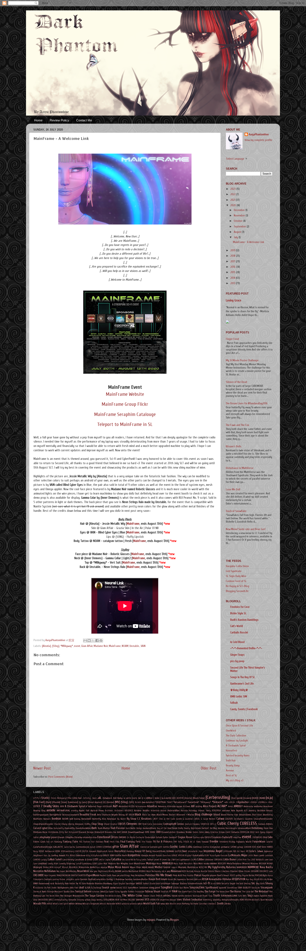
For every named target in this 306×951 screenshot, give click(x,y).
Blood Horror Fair (229, 814)
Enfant (159, 837)
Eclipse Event (224, 832)
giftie (115, 847)
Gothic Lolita (185, 847)
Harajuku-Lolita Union (237, 566)
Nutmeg (190, 871)
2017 (233, 261)
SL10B (87, 887)
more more (148, 867)
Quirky (109, 879)
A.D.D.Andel (107, 806)
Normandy (156, 871)
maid (131, 863)
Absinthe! (123, 806)
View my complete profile (258, 140)
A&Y (115, 806)
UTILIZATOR (108, 899)
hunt (184, 851)
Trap (210, 895)
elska (94, 837)
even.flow (237, 837)
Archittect (118, 810)
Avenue (230, 770)
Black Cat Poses (149, 814)
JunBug (54, 855)
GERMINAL (107, 847)
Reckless (190, 879)
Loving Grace (233, 300)
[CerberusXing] (217, 797)
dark (94, 828)
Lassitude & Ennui (83, 859)
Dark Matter (104, 828)
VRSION (247, 899)
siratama (39, 887)
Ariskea (137, 810)
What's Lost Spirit (60, 903)
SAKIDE (139, 883)
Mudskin (182, 867)
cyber (45, 828)
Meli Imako (203, 863)
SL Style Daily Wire (236, 576)
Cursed (37, 828)
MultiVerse (192, 867)
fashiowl (99, 841)
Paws (114, 875)
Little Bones (229, 859)
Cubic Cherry (228, 823)
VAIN (143, 646)
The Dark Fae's (185, 891)
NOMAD (142, 871)
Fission (149, 841)
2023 (233, 189)
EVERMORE (257, 837)
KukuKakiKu (198, 855)
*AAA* (170, 802)
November (240, 215)
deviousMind (244, 828)
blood (217, 814)
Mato (195, 863)
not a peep (166, 871)
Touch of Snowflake (236, 511)
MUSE (201, 867)
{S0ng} (55, 646)
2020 (233, 205)
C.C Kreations (144, 818)
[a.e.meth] (166, 798)
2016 (233, 267)
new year (94, 871)
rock (52, 883)
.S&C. (139, 798)
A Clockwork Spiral (236, 745)
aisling (198, 806)
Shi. (253, 883)
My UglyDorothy (216, 867)
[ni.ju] (269, 798)
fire (143, 841)
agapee (179, 806)
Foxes (198, 841)
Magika (124, 863)
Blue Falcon (257, 814)
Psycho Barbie (248, 875)
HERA (57, 851)
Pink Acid (177, 875)
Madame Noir (101, 646)
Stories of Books (39, 891)
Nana (262, 867)
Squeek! (222, 887)
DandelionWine (83, 828)
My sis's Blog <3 (234, 780)
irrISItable (227, 851)
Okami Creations (222, 871)
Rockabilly (59, 883)
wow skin (164, 903)
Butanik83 (86, 818)
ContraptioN (169, 824)
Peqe (132, 875)
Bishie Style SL (238, 613)
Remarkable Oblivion (220, 879)
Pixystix (205, 875)
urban (88, 899)
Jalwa (260, 851)
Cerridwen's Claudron (243, 819)
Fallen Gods (39, 841)
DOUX (124, 832)
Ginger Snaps (237, 654)
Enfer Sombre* (170, 837)
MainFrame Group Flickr (125, 404)
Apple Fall (84, 810)
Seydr (232, 883)
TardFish (164, 891)
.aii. (99, 798)
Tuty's (250, 895)
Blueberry (268, 814)
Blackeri (172, 814)
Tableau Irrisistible (136, 891)
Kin (67, 855)
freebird (224, 841)
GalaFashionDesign (42, 846)
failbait (234, 702)
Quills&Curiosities (97, 879)
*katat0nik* (193, 802)
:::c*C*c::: (36, 798)
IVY (247, 851)
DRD (158, 832)
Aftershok (171, 806)
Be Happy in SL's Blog (237, 586)
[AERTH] (180, 798)
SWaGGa (104, 891)
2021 (233, 200)
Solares (119, 887)
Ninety (111, 871)
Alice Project (210, 806)
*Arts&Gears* (180, 802)
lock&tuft (260, 859)
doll (119, 832)
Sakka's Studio (149, 883)
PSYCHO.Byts (261, 875)
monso (104, 867)
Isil (238, 851)
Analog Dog (39, 810)
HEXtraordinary (68, 851)
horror (111, 851)
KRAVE (174, 855)
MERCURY (222, 863)
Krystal (188, 855)
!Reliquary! (62, 798)
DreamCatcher (168, 832)
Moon (111, 867)
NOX (184, 871)
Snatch (105, 887)
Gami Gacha (69, 847)
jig (49, 855)
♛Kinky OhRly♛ (239, 690)
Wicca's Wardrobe (107, 903)
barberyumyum (41, 814)
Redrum (197, 879)
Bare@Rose (55, 814)
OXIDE (40, 875)
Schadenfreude (195, 883)
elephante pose (48, 837)
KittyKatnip (96, 855)
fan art (49, 841)
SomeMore (133, 887)
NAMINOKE (253, 867)
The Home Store (222, 891)
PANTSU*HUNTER (78, 875)
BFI (127, 814)
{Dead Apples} (95, 802)
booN (71, 819)
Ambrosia (248, 806)
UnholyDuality (61, 899)
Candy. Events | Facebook (244, 709)
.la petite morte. (130, 798)
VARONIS (140, 899)
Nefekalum (50, 871)
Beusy (122, 814)
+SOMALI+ (262, 802)
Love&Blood (42, 863)
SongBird (166, 887)
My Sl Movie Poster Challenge (242, 360)
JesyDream (38, 855)
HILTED (85, 851)
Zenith (220, 903)
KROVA (181, 855)
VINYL (179, 899)
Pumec (62, 879)
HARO (270, 846)
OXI (35, 875)
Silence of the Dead (236, 382)
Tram (205, 895)
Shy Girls (260, 883)
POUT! (232, 875)
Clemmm (131, 824)
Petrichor (150, 875)
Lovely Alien (53, 863)
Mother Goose (162, 867)
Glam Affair (87, 646)
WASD (49, 903)
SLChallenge (96, 887)
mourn (174, 867)
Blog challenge (204, 814)
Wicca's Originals (90, 903)
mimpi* (57, 867)
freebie (214, 841)
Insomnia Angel (213, 851)
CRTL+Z (213, 824)
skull (81, 887)
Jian (45, 855)
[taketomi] (73, 802)
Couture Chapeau (192, 824)
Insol (201, 851)
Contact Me (84, 120)
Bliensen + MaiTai (185, 814)
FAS (80, 841)
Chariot (57, 824)
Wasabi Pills (39, 903)
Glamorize (144, 847)
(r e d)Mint (147, 798)
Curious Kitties (265, 824)
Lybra (100, 863)
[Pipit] (48, 802)
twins (256, 895)
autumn (226, 810)
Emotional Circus (107, 837)
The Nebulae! (262, 891)
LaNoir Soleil (55, 859)
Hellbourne (49, 851)
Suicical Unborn (83, 891)
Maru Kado (178, 863)
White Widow (75, 903)
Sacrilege (130, 883)
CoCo (149, 824)
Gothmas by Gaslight (237, 740)
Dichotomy (257, 828)
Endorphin (150, 837)
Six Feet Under (50, 887)
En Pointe (131, 837)
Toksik (174, 895)
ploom (213, 875)
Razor (170, 879)
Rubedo (90, 883)
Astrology (193, 810)
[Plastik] (56, 802)
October (238, 221)
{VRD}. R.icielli (135, 802)
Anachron (268, 806)
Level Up (166, 859)
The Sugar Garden (94, 895)
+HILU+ (232, 802)
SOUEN (176, 887)
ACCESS (132, 806)
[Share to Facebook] (97, 640)
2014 (233, 278)
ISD (234, 851)
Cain (173, 818)
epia (202, 837)
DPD (147, 832)
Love (266, 859)
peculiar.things (123, 875)
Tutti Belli (242, 895)
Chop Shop (97, 824)
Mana (158, 863)
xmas (179, 903)
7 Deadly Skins (50, 806)
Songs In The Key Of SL (242, 677)
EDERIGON (244, 832)
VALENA (131, 899)
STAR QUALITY (244, 887)
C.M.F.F (155, 819)
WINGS (118, 903)
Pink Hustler (188, 875)
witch (140, 903)
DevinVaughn (231, 828)
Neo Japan (60, 871)
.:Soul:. (94, 798)
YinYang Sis (187, 903)
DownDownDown (136, 832)
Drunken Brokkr (184, 832)
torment (188, 895)
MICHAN (262, 863)
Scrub (213, 883)
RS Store (82, 883)
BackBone (261, 810)
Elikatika (69, 837)
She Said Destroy (243, 883)
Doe (114, 832)
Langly (44, 859)
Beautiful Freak (88, 814)
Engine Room (185, 837)
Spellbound (211, 887)
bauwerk (75, 814)
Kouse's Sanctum (163, 855)
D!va (50, 828)
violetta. (217, 899)
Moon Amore (122, 867)
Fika (117, 841)
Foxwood (205, 841)
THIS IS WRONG (163, 895)
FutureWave (259, 841)
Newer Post (42, 768)
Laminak (269, 855)
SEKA (218, 883)
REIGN (205, 879)
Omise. (247, 871)
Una (35, 899)
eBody (207, 832)
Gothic (174, 847)
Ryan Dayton (119, 883)
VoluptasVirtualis (230, 899)
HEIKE (41, 851)
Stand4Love (232, 887)
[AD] (174, 798)
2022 (233, 194)
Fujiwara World (243, 841)
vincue (172, 899)
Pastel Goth (105, 875)
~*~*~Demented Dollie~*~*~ (246, 648)
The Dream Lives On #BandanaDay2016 (246, 403)
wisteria (133, 903)
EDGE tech (254, 832)
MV (205, 867)
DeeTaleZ (205, 828)
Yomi (196, 903)
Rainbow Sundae (124, 879)
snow (113, 887)
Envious (196, 837)
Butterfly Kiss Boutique (104, 818)
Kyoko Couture (221, 855)
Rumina (99, 883)
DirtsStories (53, 832)
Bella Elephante (104, 814)
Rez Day (249, 879)
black (138, 814)
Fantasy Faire (70, 841)
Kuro (212, 855)
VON (242, 899)
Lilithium (209, 859)
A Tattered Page (94, 806)
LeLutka (116, 859)
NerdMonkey (71, 871)
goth (160, 847)
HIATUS (78, 851)
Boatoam (47, 819)
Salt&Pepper (166, 883)
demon (221, 828)
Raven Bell (154, 879)
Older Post (208, 768)
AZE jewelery (250, 810)
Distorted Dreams (103, 832)
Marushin (188, 863)
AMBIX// (238, 806)
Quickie (83, 879)
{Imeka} (110, 802)
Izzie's (252, 851)
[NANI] (262, 798)
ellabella (87, 837)
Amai (230, 806)
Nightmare (103, 871)
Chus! (106, 824)
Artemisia (155, 810)
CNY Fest (142, 824)
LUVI (94, 863)
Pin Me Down (164, 875)
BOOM (65, 818)
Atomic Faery (204, 810)
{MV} (117, 802)
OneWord (231, 730)
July (236, 237)
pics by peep (237, 661)
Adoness (162, 806)
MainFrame (133, 523)
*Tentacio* (217, 802)
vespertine (164, 899)
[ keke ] (157, 798)
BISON (131, 814)
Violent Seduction (192, 899)
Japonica (268, 851)
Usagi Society (97, 899)
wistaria (125, 903)
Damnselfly (58, 828)
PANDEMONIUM (63, 875)
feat (106, 841)
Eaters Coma (198, 832)
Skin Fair (74, 887)
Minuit (65, 867)
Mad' (105, 863)
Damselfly (70, 828)
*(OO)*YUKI (160, 802)
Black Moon (162, 814)
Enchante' (140, 837)
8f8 (62, 806)
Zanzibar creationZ (207, 903)
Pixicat (197, 875)
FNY (175, 841)
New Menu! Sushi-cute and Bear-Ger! (245, 529)
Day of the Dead (164, 828)
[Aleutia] (46, 646)
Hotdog (130, 851)
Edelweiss (235, 832)
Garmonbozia (82, 846)
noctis (125, 871)
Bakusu (269, 810)
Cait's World (236, 626)
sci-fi (206, 883)
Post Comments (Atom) (60, 776)
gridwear (225, 846)
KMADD (106, 855)
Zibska (227, 903)
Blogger (174, 919)
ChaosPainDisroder (263, 818)
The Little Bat (248, 891)
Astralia (184, 810)
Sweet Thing (114, 891)
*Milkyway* (66, 646)
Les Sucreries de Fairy (131, 859)
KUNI (207, 855)
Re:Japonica (180, 879)
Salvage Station (179, 883)
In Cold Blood (237, 642)
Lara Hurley (68, 859)
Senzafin (225, 883)
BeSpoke (114, 814)
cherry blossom (75, 824)
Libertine (175, 859)
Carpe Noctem (209, 819)
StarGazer (255, 887)
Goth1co (166, 847)
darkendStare (149, 828)
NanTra (269, 867)
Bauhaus (66, 814)
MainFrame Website (125, 394)
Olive (241, 871)
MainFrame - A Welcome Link (248, 242)
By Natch (121, 819)
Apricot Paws (97, 810)
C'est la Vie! (164, 819)
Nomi (148, 871)
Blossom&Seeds (245, 814)
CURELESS (248, 823)
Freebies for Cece (240, 607)
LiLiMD (193, 859)
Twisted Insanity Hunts (238, 755)
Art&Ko (146, 810)
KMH (112, 855)
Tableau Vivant (152, 891)
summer (96, 891)
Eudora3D (227, 837)
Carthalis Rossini (239, 632)
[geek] (239, 798)
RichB (256, 879)
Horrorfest (231, 750)
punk (77, 879)
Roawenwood (44, 883)
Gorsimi (154, 846)
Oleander (234, 871)
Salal (158, 883)
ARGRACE (129, 810)
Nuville (204, 871)
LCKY (95, 859)
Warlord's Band (258, 899)
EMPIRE (122, 837)
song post (154, 887)
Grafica (206, 847)
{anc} (84, 802)
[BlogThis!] (89, 640)
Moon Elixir (135, 867)
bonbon (56, 818)
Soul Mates (184, 887)
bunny (77, 818)
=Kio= (270, 802)
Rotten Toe (73, 883)
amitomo (258, 806)
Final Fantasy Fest (130, 841)
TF (170, 891)
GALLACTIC (58, 846)
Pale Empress (50, 875)
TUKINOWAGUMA (229, 895)
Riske (270, 879)
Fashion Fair (89, 841)
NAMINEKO (242, 867)
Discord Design (86, 832)
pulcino (55, 879)
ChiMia (87, 824)
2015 (233, 272)
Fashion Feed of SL (236, 581)
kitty (88, 855)
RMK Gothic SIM (238, 696)
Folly (180, 841)
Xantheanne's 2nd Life (242, 683)
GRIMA (233, 847)
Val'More (123, 899)
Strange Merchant (55, 891)
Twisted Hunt (266, 895)
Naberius (231, 867)
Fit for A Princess (163, 841)
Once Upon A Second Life (239, 725)
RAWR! (164, 879)
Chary (64, 824)
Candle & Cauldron (184, 819)
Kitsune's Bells (233, 446)
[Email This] (85, 640)
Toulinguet (197, 895)
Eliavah (61, 837)
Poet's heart (223, 875)
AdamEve (152, 806)
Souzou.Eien (196, 887)
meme (213, 863)
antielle (50, 810)
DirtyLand (73, 832)
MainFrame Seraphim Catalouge (125, 414)
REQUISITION (238, 879)
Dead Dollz (177, 828)
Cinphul (113, 824)
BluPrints (37, 818)
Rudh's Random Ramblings (244, 620)
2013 (233, 283)
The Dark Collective (236, 735)
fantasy (58, 841)
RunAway (107, 883)
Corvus (180, 824)
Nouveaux (176, 871)
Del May (213, 828)
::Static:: (45, 798)
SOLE (125, 887)
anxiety (74, 810)
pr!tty (238, 875)
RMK (35, 883)
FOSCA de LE (189, 841)
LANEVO (36, 859)
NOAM (125, 646)
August (238, 232)
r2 (114, 879)
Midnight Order (41, 867)
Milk (51, 867)
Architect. (109, 810)
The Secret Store (52, 895)
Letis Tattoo (147, 859)
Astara (163, 810)
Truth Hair (231, 760)
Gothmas (197, 846)
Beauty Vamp (233, 765)
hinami (92, 851)
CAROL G (198, 819)
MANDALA (167, 863)
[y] (80, 802)
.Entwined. (107, 798)
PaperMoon (92, 875)
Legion (108, 859)
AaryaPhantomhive (259, 134)
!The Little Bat (74, 798)
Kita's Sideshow (77, 855)
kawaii (62, 855)
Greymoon (215, 846)
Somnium (143, 887)
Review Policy (59, 120)
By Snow (131, 818)
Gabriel (269, 841)
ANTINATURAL (63, 810)
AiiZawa (186, 806)
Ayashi (239, 810)
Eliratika (78, 837)
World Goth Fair (151, 903)
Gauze (92, 847)
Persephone (140, 875)
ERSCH (208, 837)
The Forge (210, 891)
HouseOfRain (158, 851)
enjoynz (151, 919)
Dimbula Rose (40, 832)
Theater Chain (149, 895)
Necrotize (38, 871)
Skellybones (63, 887)
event (77, 646)
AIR (193, 806)
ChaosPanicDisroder (43, 824)
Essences (216, 837)
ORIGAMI (255, 871)
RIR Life (263, 879)
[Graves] (247, 798)
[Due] (233, 798)
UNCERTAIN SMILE (45, 899)
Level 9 (157, 859)
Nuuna (197, 871)
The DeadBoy (198, 891)
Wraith (173, 903)
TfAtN (174, 891)
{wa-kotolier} (148, 802)
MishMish (73, 867)
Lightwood (184, 859)
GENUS (99, 847)
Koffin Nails (121, 855)
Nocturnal (133, 871)
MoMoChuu (95, 867)
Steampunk (267, 887)
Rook (67, 883)
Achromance (141, 806)
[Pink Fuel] (39, 802)
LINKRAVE (218, 859)
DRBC (152, 832)
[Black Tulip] (199, 798)
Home (38, 120)
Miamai (246, 863)
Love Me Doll (233, 489)
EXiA (265, 837)
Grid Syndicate (233, 571)
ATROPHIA (216, 810)
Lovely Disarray (67, 863)
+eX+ (226, 802)
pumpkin (70, 879)
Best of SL (231, 775)
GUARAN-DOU (250, 847)
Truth (216, 895)
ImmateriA (193, 851)
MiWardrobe (84, 867)
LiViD (253, 859)
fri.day (232, 841)
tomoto (181, 895)
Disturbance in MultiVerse (240, 468)
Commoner (157, 824)
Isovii (242, 851)
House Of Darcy (143, 851)
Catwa (220, 818)
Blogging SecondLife (237, 591)
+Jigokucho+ (242, 802)
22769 (36, 806)
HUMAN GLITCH (174, 851)
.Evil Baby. (118, 798)
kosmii (152, 855)
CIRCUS (122, 824)
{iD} (104, 802)
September (240, 226)
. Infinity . (87, 798)
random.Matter (140, 879)
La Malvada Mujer (238, 855)
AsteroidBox (173, 810)
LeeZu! (101, 859)
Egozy (262, 832)
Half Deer (261, 846)
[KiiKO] (255, 798)
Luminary (87, 863)
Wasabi (269, 899)
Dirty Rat (63, 832)
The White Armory (113, 895)
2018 (233, 256)
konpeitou (134, 855)
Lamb (261, 855)
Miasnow (254, 863)
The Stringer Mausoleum (72, 895)
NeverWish (83, 871)
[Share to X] (93, 640)
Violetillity (207, 899)
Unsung (80, 899)
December (239, 210)
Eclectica (214, 832)
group (240, 846)
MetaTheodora (234, 863)
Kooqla (144, 855)
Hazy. (35, 851)
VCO (147, 899)
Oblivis (211, 871)
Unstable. (134, 646)
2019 (233, 250)
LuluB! (79, 863)
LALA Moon (253, 855)
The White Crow (132, 895)
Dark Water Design (134, 828)
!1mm (53, 798)
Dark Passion (118, 828)
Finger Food (232, 339)
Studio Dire (69, 891)
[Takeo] (64, 802)
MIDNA (270, 863)
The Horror (235, 891)
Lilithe (200, 859)
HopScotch (102, 851)
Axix (233, 810)
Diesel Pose (268, 828)
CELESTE (229, 818)
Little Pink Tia (243, 859)
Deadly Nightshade (192, 828)
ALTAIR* (222, 806)
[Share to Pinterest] (101, 640)
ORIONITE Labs (266, 871)
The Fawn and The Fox (237, 425)
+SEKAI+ (253, 802)
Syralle (123, 891)
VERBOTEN (154, 899)
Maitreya (151, 863)
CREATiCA (205, 824)
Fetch (112, 841)
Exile (270, 837)
